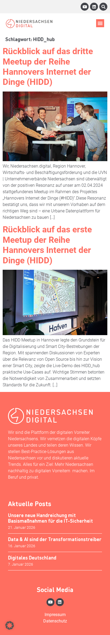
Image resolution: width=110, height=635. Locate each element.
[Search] (103, 7)
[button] (100, 23)
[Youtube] (85, 7)
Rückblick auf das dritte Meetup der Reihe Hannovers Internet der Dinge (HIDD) (48, 66)
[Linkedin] (94, 7)
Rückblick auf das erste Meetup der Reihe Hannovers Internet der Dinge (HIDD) (47, 244)
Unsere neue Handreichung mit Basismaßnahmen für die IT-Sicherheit (50, 518)
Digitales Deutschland (32, 557)
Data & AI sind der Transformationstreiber (54, 539)
